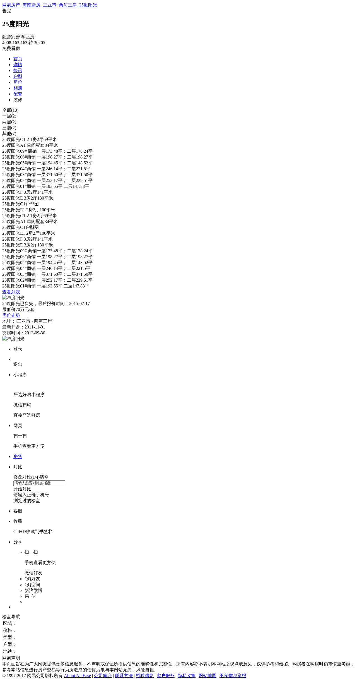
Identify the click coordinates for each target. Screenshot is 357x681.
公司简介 (103, 675)
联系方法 (124, 675)
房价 (17, 82)
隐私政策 (187, 675)
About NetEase (77, 675)
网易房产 (11, 5)
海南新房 (31, 5)
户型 (17, 76)
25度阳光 (88, 5)
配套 (17, 94)
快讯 (17, 70)
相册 (17, 88)
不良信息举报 (232, 675)
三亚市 (49, 5)
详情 (17, 64)
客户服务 (166, 675)
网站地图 (207, 675)
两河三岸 (68, 5)
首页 (17, 58)
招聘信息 (145, 675)
